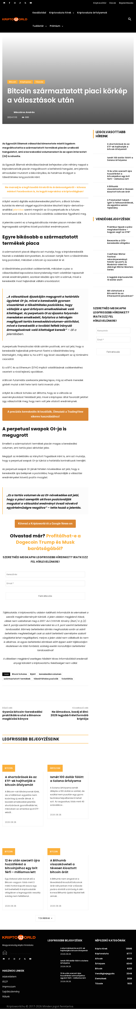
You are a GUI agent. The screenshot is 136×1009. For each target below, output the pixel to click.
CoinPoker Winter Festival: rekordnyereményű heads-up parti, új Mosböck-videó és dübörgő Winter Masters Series (120, 262)
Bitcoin (12, 81)
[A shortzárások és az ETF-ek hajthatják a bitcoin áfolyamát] (22, 759)
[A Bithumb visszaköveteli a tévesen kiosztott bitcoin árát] (67, 843)
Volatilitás (67, 678)
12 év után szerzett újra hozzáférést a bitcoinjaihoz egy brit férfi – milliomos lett (22, 866)
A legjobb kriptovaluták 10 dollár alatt (120, 278)
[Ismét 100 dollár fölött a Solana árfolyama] (67, 759)
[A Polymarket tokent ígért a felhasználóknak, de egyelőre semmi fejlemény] (99, 203)
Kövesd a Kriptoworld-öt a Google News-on (45, 523)
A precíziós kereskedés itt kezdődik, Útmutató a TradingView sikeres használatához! (45, 414)
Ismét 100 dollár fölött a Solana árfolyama (67, 779)
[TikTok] (20, 3)
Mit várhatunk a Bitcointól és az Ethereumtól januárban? (120, 293)
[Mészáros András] (10, 112)
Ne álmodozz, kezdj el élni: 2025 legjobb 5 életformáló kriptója (69, 715)
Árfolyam (55, 768)
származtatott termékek (17, 678)
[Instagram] (15, 3)
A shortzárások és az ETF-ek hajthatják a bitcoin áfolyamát (21, 781)
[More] (40, 133)
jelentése (18, 209)
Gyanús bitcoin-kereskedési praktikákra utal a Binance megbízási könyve (22, 715)
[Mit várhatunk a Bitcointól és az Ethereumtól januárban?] (99, 293)
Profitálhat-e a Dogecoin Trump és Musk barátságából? (48, 542)
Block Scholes (19, 674)
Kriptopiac (25, 81)
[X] (25, 3)
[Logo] (15, 19)
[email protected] (20, 953)
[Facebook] (9, 3)
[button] (130, 19)
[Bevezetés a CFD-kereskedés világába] (99, 243)
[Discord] (4, 3)
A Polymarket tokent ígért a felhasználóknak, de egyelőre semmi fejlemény (120, 204)
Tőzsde (39, 81)
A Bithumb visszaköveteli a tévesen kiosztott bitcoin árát (63, 866)
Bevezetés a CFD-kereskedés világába (118, 242)
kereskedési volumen (50, 674)
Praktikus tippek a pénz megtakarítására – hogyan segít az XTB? (119, 229)
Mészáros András (24, 112)
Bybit (33, 674)
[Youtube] (31, 3)
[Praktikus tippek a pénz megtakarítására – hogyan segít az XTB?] (99, 230)
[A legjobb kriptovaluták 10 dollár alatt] (99, 280)
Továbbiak (44, 918)
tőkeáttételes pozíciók (46, 678)
